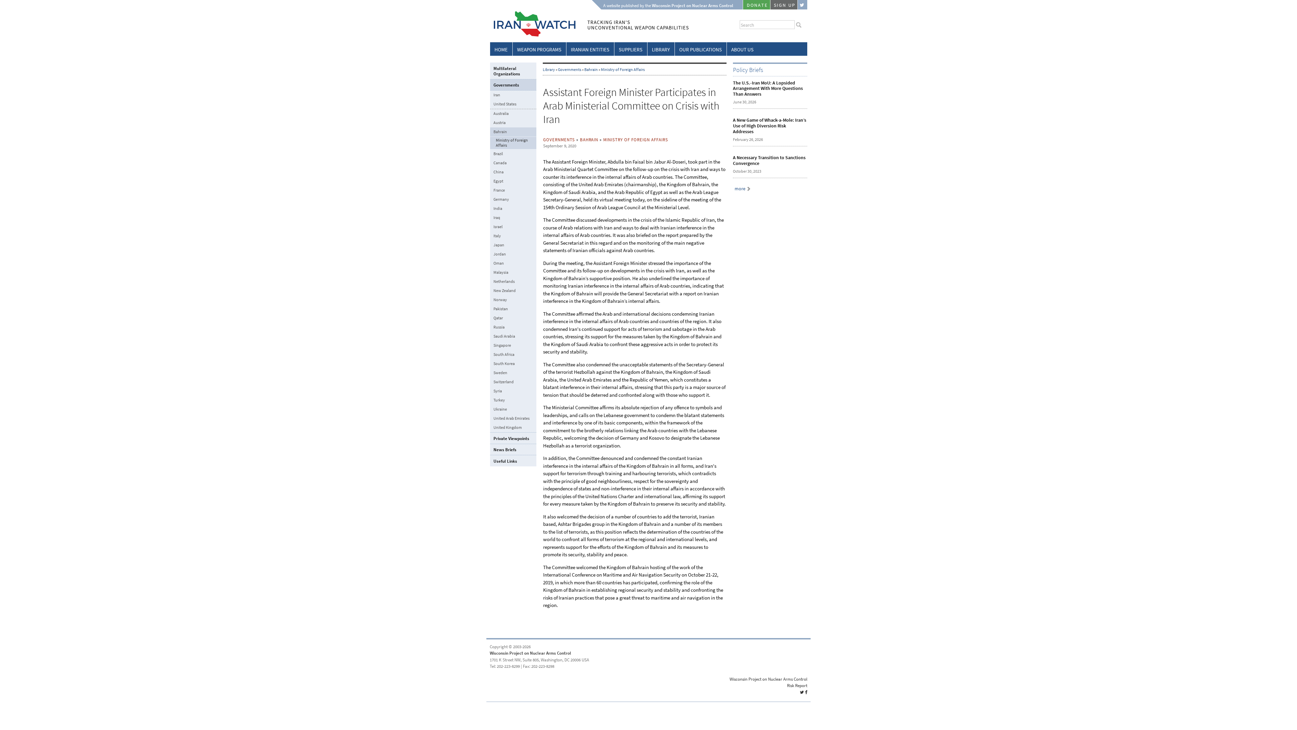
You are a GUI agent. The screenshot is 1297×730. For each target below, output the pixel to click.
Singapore (502, 345)
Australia (501, 113)
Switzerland (503, 382)
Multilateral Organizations (506, 71)
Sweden (500, 372)
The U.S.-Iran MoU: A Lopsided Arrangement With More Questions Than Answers (768, 89)
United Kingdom (507, 427)
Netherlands (504, 281)
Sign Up (784, 5)
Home (501, 49)
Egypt (498, 181)
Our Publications (700, 49)
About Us (742, 49)
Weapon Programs (539, 49)
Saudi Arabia (504, 336)
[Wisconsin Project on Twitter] (802, 4)
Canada (500, 163)
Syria (497, 391)
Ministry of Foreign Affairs (623, 69)
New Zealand (504, 290)
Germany (501, 199)
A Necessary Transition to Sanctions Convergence (769, 160)
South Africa (503, 354)
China (498, 172)
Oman (498, 263)
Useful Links (505, 461)
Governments (569, 69)
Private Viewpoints (511, 438)
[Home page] (533, 35)
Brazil (498, 153)
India (497, 208)
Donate (757, 5)
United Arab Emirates (511, 418)
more (740, 189)
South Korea (504, 363)
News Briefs (504, 450)
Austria (499, 122)
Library (661, 49)
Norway (500, 299)
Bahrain (591, 69)
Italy (497, 236)
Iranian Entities (590, 49)
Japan (498, 245)
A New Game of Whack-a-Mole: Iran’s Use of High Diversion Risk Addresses (769, 126)
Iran (496, 95)
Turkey (499, 400)
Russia (499, 327)
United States (504, 104)
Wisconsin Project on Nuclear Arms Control (530, 653)
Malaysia (500, 272)
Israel (498, 226)
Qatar (498, 318)
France (499, 190)
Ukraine (500, 409)
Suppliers (630, 49)
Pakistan (500, 309)
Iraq (496, 217)
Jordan (499, 254)
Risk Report (797, 685)
